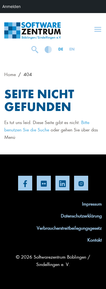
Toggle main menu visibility (98, 29)
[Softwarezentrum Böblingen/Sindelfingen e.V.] (32, 30)
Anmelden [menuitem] (11, 6)
